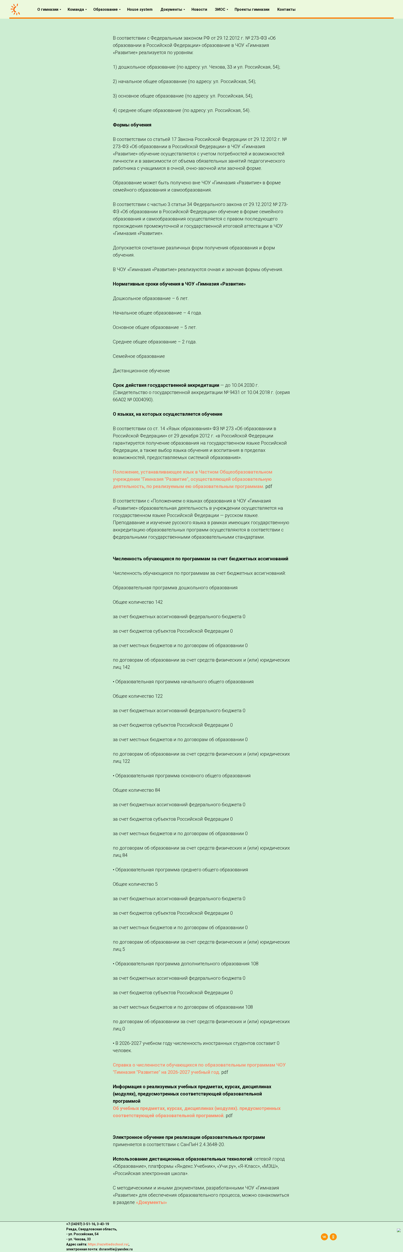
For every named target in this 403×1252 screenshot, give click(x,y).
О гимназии (47, 9)
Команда (76, 9)
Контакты (286, 9)
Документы (171, 9)
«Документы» (151, 1202)
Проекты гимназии (252, 9)
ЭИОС (220, 9)
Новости (199, 9)
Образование (105, 9)
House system (140, 9)
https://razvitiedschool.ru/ (108, 1244)
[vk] (324, 1236)
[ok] (333, 1236)
